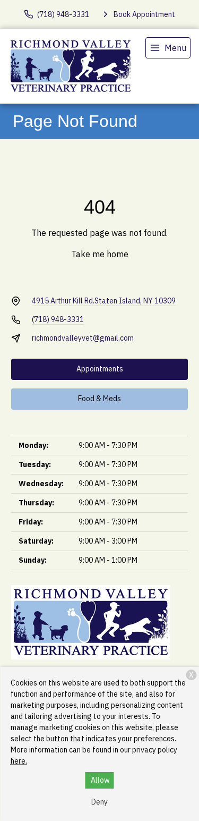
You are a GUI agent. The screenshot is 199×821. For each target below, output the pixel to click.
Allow (100, 780)
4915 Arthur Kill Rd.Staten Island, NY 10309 (104, 301)
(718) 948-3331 (58, 319)
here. (19, 761)
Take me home (99, 254)
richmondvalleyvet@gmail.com (83, 338)
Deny (99, 802)
